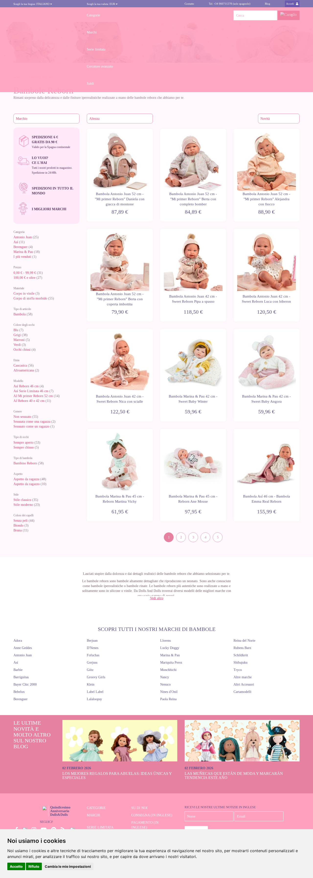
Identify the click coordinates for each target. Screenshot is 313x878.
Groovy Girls (96, 677)
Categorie (93, 15)
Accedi (290, 3)
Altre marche (243, 677)
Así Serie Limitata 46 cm (30, 391)
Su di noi (139, 808)
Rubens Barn (242, 648)
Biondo (18, 525)
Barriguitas (21, 677)
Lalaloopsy (94, 699)
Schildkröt (241, 655)
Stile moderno (23, 505)
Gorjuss (92, 662)
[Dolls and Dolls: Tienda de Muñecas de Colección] (46, 15)
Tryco (238, 670)
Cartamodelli (242, 692)
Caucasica (20, 365)
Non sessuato (22, 417)
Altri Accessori (244, 684)
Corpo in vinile (23, 293)
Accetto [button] (16, 866)
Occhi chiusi (22, 349)
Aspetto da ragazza (26, 479)
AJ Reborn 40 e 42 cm (29, 401)
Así (15, 242)
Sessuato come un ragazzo (31, 426)
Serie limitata (96, 49)
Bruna (17, 530)
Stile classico (22, 500)
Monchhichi (168, 670)
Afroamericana (23, 370)
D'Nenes (92, 648)
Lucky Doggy (169, 648)
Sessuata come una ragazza (31, 421)
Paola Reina (168, 699)
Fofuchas (93, 655)
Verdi (17, 345)
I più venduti (22, 257)
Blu (15, 330)
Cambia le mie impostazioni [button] (68, 866)
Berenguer (20, 247)
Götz (90, 670)
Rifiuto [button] (33, 866)
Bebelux (19, 692)
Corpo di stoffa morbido (30, 298)
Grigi (17, 335)
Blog (267, 3)
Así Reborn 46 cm (26, 386)
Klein (90, 684)
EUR (101, 3)
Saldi (90, 83)
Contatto (189, 3)
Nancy (164, 677)
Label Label (95, 692)
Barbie (17, 670)
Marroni (19, 340)
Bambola (20, 314)
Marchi (92, 32)
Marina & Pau (23, 252)
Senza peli (20, 520)
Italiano (31, 3)
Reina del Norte (244, 640)
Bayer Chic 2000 (25, 684)
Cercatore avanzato (100, 66)
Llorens (165, 640)
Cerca (272, 15)
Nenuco (165, 684)
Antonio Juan (22, 237)
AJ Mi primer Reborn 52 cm (33, 396)
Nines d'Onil (169, 692)
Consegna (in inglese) (151, 815)
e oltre (24, 277)
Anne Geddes (22, 648)
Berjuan (92, 640)
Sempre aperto (23, 442)
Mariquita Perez (171, 662)
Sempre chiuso (23, 447)
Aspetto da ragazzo (26, 484)
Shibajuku (240, 662)
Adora (17, 640)
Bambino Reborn (25, 463)
